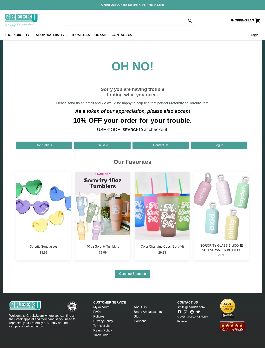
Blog (137, 316)
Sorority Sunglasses (43, 246)
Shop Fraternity (50, 35)
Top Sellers (80, 35)
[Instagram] (186, 312)
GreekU (191, 316)
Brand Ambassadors (148, 311)
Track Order (101, 335)
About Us (140, 307)
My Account (101, 307)
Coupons (140, 321)
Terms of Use (102, 325)
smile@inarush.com (191, 307)
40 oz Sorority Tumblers (103, 246)
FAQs (97, 311)
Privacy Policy (103, 321)
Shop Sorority (17, 35)
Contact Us (122, 35)
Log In (219, 145)
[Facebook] (179, 312)
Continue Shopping (132, 273)
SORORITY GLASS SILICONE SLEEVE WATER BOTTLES (221, 247)
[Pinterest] (192, 312)
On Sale (100, 35)
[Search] (189, 20)
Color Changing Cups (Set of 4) (162, 246)
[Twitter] (198, 312)
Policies (98, 316)
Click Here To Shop (151, 4)
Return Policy (102, 330)
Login (254, 35)
